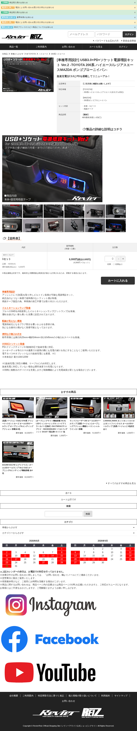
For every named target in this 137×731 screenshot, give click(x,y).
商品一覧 (13, 46)
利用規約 (105, 695)
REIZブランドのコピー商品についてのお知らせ (33, 27)
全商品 (5, 54)
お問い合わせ (68, 46)
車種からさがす (17, 54)
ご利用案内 (41, 46)
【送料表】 (13, 238)
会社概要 (13, 695)
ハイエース (43, 54)
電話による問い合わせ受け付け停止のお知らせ (34, 7)
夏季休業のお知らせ (25, 17)
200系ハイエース (58, 54)
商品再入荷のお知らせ (18, 3)
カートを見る (95, 46)
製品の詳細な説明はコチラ (104, 129)
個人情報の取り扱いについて (82, 695)
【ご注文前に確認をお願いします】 (96, 84)
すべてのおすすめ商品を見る (122, 483)
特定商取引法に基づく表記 (51, 695)
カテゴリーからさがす (13, 533)
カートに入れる (118, 280)
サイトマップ (120, 695)
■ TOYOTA (31, 54)
